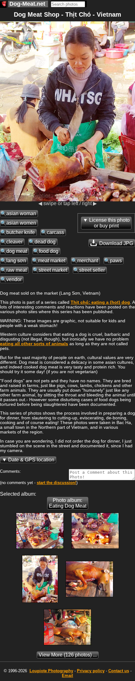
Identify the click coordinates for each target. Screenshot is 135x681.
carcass (55, 232)
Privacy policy (91, 670)
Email (67, 675)
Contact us (118, 670)
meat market (51, 260)
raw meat (16, 270)
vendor (14, 279)
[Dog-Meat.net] (3, 4)
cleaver (14, 241)
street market (53, 270)
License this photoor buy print (109, 222)
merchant (87, 260)
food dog (48, 251)
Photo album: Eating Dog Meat (67, 503)
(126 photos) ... (68, 654)
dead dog (45, 241)
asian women (21, 223)
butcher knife (20, 232)
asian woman (21, 213)
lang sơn (16, 260)
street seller (92, 270)
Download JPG (115, 243)
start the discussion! (56, 482)
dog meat (16, 251)
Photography (51, 670)
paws (116, 260)
